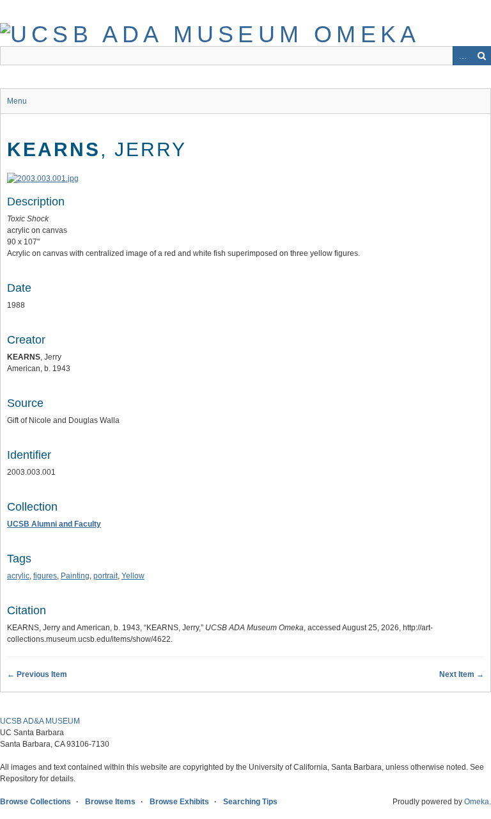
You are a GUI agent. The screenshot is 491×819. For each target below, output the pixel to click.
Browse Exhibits (179, 801)
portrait (105, 575)
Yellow (132, 575)
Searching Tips (250, 801)
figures (45, 575)
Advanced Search (462, 55)
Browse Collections (35, 801)
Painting (75, 575)
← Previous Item (37, 674)
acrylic (18, 575)
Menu (17, 101)
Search (481, 55)
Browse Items (110, 801)
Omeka (476, 801)
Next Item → (461, 674)
